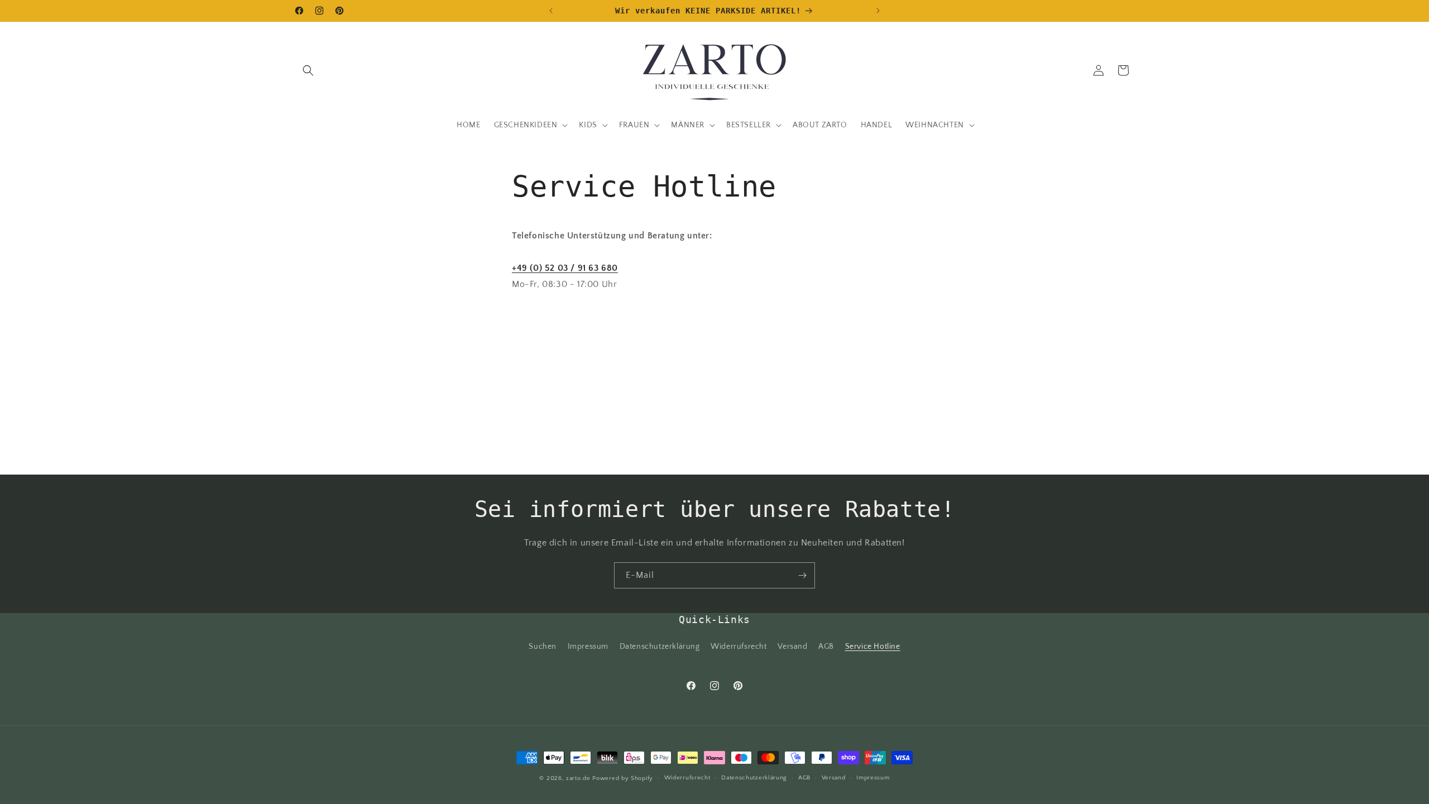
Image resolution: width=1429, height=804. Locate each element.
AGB (826, 646)
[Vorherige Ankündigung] (551, 10)
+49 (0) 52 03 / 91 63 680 (565, 268)
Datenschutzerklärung (660, 646)
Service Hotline (872, 646)
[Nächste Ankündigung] (878, 10)
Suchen (543, 646)
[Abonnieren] (802, 575)
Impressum (588, 646)
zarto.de (578, 778)
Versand (792, 646)
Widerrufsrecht (738, 646)
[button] (308, 70)
